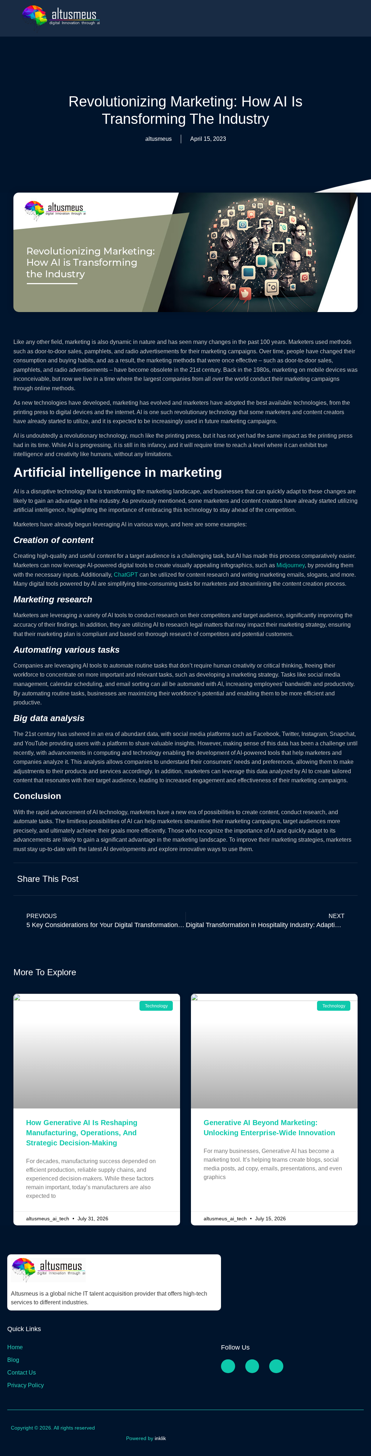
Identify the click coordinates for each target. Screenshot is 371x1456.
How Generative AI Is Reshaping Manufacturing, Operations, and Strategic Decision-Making (81, 1133)
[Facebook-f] (228, 1366)
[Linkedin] (276, 1366)
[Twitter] (252, 1366)
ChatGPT (126, 575)
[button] (279, 878)
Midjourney (290, 565)
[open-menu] (360, 17)
